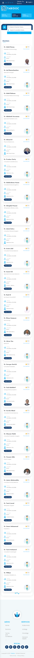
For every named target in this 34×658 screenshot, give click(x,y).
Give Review (26, 49)
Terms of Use (13, 655)
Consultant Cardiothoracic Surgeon (11, 161)
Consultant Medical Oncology (11, 95)
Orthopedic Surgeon (9, 505)
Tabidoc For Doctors (20, 2)
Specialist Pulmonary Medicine (11, 274)
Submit (19, 32)
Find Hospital (26, 15)
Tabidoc (13, 653)
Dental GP (6, 343)
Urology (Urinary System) (10, 389)
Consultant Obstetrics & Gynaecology (10, 575)
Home (7, 625)
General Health (24, 638)
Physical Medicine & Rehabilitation (9, 142)
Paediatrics (7, 528)
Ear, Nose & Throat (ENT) (10, 297)
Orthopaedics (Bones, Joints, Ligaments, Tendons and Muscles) (11, 208)
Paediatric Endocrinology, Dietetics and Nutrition (10, 49)
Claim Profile (8, 64)
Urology (24, 629)
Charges (9, 56)
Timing (8, 52)
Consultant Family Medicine (11, 251)
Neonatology (7, 320)
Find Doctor (15, 15)
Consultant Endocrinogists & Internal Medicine (11, 185)
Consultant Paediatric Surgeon (11, 436)
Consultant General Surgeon (11, 231)
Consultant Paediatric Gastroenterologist (9, 366)
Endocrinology (25, 625)
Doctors (8, 629)
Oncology (25, 633)
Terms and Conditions (8, 634)
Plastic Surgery (7, 459)
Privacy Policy (20, 655)
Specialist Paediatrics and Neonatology (10, 119)
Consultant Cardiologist (10, 552)
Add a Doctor (4, 15)
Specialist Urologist (9, 72)
